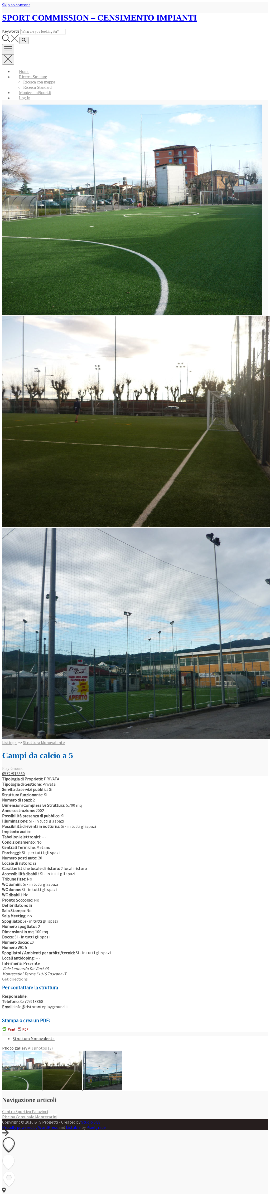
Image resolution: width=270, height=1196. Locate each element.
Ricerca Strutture (33, 77)
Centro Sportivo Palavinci (25, 1111)
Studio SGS (90, 1122)
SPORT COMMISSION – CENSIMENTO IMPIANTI (99, 17)
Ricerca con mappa (39, 82)
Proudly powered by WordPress (30, 1127)
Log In (24, 98)
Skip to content (16, 4)
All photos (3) (40, 1048)
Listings (9, 742)
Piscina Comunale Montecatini (29, 1116)
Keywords (11, 31)
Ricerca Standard (37, 87)
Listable (73, 1127)
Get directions (15, 979)
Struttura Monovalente (44, 742)
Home (24, 71)
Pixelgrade (96, 1127)
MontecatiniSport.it (35, 92)
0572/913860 (13, 773)
